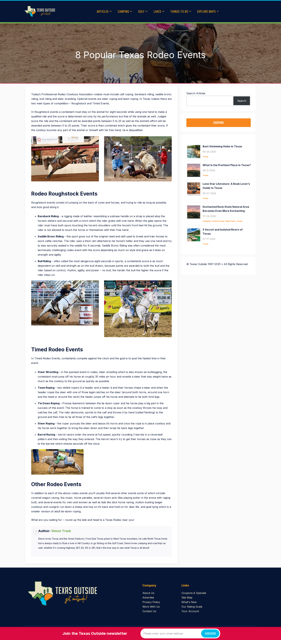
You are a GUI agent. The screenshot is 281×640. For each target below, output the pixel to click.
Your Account (190, 611)
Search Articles (195, 93)
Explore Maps (206, 11)
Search (241, 100)
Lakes (157, 11)
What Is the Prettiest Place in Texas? (227, 165)
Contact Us (149, 611)
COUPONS (218, 123)
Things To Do (179, 11)
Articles (103, 11)
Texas (205, 156)
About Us (148, 593)
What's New (189, 602)
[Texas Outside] (39, 11)
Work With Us (151, 606)
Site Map (186, 597)
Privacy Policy (151, 602)
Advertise (148, 597)
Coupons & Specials (193, 593)
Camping (123, 11)
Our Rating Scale (191, 606)
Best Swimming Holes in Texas (222, 146)
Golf (141, 11)
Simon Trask (61, 531)
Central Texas (218, 221)
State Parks (230, 221)
